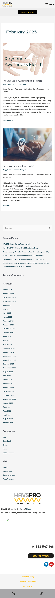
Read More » (8, 120)
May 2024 (6, 340)
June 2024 (7, 336)
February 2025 (8, 321)
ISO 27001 (27, 586)
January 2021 (8, 422)
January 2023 (8, 387)
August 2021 (8, 419)
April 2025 (7, 313)
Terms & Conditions (27, 581)
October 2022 (8, 395)
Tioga (28, 509)
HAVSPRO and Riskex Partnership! (16, 244)
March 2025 (7, 317)
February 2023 (8, 383)
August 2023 (8, 372)
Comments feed (9, 475)
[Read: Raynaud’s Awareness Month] (27, 59)
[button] (27, 12)
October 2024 (8, 332)
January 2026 (8, 293)
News (9, 84)
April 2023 (7, 376)
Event (5, 445)
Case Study (7, 441)
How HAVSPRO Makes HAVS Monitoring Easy (20, 248)
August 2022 (8, 403)
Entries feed (7, 471)
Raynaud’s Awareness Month (22, 80)
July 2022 (6, 407)
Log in (5, 467)
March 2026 (7, 289)
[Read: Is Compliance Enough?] (27, 145)
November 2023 (9, 360)
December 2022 (9, 391)
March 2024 (7, 344)
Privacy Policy (28, 576)
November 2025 (9, 301)
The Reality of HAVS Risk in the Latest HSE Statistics (23, 259)
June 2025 (7, 305)
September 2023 (9, 368)
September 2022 (9, 399)
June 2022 (7, 411)
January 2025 (8, 325)
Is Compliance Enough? (18, 166)
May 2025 (6, 309)
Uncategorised (8, 453)
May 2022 (6, 415)
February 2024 (8, 348)
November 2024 (9, 328)
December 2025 (9, 297)
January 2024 (8, 352)
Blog (4, 84)
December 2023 (9, 356)
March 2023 (7, 379)
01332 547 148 (43, 546)
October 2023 (8, 364)
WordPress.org (8, 479)
